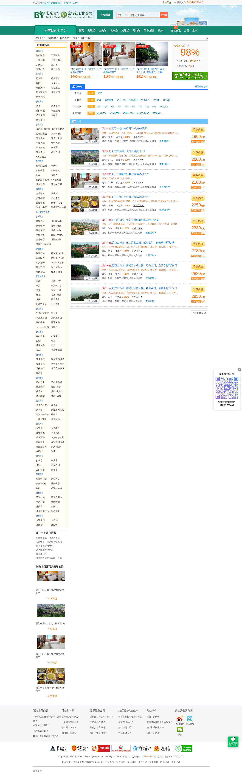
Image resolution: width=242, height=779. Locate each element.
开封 (38, 465)
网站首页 (66, 762)
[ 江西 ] (39, 492)
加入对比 (93, 141)
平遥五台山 (41, 318)
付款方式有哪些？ (70, 722)
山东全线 (55, 336)
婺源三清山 (56, 497)
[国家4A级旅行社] (58, 748)
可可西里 (55, 304)
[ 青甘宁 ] (40, 276)
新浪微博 (180, 724)
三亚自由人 (56, 60)
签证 (186, 30)
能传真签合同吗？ (98, 727)
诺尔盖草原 (41, 446)
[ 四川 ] (39, 423)
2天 (105, 106)
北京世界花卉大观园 (45, 558)
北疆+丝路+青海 (58, 235)
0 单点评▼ (138, 137)
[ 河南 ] (39, 456)
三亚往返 (55, 55)
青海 (38, 281)
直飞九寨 (55, 433)
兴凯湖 (54, 147)
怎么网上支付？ (69, 727)
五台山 (54, 313)
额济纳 (39, 373)
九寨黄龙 (40, 428)
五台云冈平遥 (42, 327)
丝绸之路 (40, 221)
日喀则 (54, 193)
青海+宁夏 (56, 281)
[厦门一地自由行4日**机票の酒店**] (51, 580)
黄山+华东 (56, 396)
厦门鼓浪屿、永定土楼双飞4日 (50, 623)
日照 (38, 341)
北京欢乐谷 (41, 554)
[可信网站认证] (100, 748)
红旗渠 (54, 460)
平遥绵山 (55, 322)
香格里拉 (55, 87)
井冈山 (39, 506)
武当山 (39, 410)
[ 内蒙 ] (39, 354)
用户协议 (142, 762)
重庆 (53, 451)
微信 (180, 734)
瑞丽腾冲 (40, 87)
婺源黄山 (55, 502)
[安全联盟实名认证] (183, 748)
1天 (98, 106)
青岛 (53, 341)
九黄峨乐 (55, 428)
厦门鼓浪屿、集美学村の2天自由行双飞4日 (130, 219)
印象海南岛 (41, 538)
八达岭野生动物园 (44, 550)
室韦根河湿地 (57, 364)
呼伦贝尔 (40, 359)
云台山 (54, 469)
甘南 (38, 299)
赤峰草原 (40, 364)
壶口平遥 (40, 322)
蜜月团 (54, 64)
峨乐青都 (40, 437)
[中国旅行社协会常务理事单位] (141, 748)
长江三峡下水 (42, 405)
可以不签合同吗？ (98, 733)
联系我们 (164, 762)
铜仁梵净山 (56, 267)
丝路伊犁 (40, 239)
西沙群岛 (55, 69)
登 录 (68, 2)
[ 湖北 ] (39, 400)
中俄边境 (40, 143)
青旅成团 (149, 30)
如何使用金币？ (125, 722)
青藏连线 (40, 193)
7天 (140, 106)
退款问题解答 (153, 717)
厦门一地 (40, 110)
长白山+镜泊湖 (43, 129)
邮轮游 (137, 30)
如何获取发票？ (69, 733)
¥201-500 (114, 113)
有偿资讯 (176, 30)
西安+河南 (41, 483)
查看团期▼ (164, 141)
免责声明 (153, 762)
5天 (126, 106)
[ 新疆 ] (39, 216)
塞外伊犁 (40, 230)
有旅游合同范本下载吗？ (101, 717)
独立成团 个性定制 (191, 74)
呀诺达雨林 (54, 538)
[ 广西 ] (39, 161)
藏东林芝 (40, 198)
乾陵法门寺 (41, 479)
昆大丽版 (55, 78)
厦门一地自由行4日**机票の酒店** (125, 128)
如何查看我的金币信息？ (130, 717)
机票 (160, 30)
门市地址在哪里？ (98, 722)
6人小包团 (41, 156)
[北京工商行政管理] (162, 748)
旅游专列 (55, 465)
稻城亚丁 (40, 442)
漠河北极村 (56, 138)
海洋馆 (39, 525)
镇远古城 (40, 267)
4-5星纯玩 (56, 179)
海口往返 (40, 55)
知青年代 (40, 152)
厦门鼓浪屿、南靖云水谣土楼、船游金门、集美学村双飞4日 (139, 265)
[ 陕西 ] (39, 474)
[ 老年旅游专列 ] (43, 212)
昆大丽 (39, 78)
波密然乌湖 (56, 202)
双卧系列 (55, 110)
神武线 (54, 414)
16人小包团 (41, 207)
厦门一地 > (86, 37)
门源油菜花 (41, 304)
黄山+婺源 (56, 387)
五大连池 (40, 138)
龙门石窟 (40, 469)
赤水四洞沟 (56, 272)
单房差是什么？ (40, 730)
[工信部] (121, 748)
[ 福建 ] (39, 101)
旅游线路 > (53, 37)
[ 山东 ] (39, 331)
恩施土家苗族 (57, 410)
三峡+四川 (41, 419)
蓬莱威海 (40, 345)
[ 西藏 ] (39, 189)
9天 (154, 106)
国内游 (103, 30)
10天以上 (163, 106)
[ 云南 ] (39, 74)
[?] (188, 45)
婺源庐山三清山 (43, 511)
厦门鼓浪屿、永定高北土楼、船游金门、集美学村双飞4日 (138, 242)
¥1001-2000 (143, 113)
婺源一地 (40, 497)
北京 (100, 93)
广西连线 (55, 170)
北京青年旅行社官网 (51, 2)
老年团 (54, 115)
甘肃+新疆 (56, 295)
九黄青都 (40, 433)
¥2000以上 (158, 113)
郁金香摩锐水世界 (44, 546)
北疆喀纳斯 (56, 221)
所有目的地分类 (55, 30)
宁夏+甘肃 (56, 285)
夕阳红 (39, 64)
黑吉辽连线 (41, 133)
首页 (81, 30)
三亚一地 (40, 60)
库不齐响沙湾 (57, 368)
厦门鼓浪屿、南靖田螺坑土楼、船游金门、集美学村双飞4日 (139, 288)
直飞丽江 (55, 83)
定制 (194, 30)
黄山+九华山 (57, 391)
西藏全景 (40, 202)
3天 (112, 106)
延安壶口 (55, 479)
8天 (147, 106)
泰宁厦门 (40, 120)
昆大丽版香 (41, 92)
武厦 (38, 106)
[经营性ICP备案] (79, 748)
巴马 (38, 175)
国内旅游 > (65, 37)
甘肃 (38, 290)
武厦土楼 (55, 106)
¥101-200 (101, 113)
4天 (119, 106)
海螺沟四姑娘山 (58, 442)
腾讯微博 (189, 724)
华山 (38, 488)
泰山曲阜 (40, 336)
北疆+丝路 (56, 230)
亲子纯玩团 (56, 184)
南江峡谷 (40, 258)
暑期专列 (55, 152)
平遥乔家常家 (42, 313)
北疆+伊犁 (56, 239)
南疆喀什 (40, 225)
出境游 (91, 30)
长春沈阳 (40, 147)
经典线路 (40, 253)
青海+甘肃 (56, 290)
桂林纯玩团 (41, 166)
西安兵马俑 (56, 488)
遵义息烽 (40, 262)
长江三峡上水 (42, 414)
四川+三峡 (56, 446)
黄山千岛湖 (56, 382)
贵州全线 (40, 272)
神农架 (54, 405)
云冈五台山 (56, 318)
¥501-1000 (128, 113)
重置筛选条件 (201, 86)
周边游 (125, 30)
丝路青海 (40, 235)
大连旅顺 (40, 520)
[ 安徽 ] (39, 377)
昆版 (38, 83)
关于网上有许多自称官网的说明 (88, 762)
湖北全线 (55, 419)
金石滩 (54, 520)
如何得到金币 (124, 727)
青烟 (53, 345)
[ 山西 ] (39, 308)
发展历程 (120, 762)
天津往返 (40, 69)
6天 (133, 106)
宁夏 (38, 285)
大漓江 (54, 166)
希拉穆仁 (40, 368)
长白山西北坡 (57, 129)
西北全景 (55, 299)
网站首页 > (40, 37)
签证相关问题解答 (155, 727)
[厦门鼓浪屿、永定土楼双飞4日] (51, 616)
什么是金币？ (124, 733)
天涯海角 (40, 542)
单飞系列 (40, 115)
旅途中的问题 (153, 733)
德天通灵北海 (42, 179)
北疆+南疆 (56, 225)
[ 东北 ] (39, 124)
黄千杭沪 (40, 396)
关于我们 (175, 762)
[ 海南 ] (39, 51)
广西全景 (40, 170)
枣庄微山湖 (56, 350)
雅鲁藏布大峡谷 (58, 207)
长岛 (38, 350)
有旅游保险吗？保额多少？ (159, 722)
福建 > (76, 37)
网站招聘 (131, 762)
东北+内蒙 (56, 133)
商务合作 (109, 762)
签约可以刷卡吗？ (70, 717)
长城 (60, 558)
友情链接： (38, 771)
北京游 (114, 30)
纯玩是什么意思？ (41, 725)
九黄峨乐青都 (57, 437)
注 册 (74, 2)
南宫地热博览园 (54, 542)
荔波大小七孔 (57, 253)
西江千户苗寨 (57, 258)
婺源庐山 (40, 502)
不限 (91, 93)
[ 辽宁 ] (39, 515)
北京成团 (55, 92)
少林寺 (39, 460)
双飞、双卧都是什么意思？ (46, 736)
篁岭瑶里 (55, 511)
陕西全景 (55, 483)
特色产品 (40, 97)
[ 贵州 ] (39, 249)
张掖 (38, 295)
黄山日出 (40, 382)
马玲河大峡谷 (57, 262)
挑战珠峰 (55, 198)
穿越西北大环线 (43, 244)
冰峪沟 (54, 525)
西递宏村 (40, 387)
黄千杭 (39, 391)
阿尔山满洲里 (57, 359)
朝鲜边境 (55, 143)
